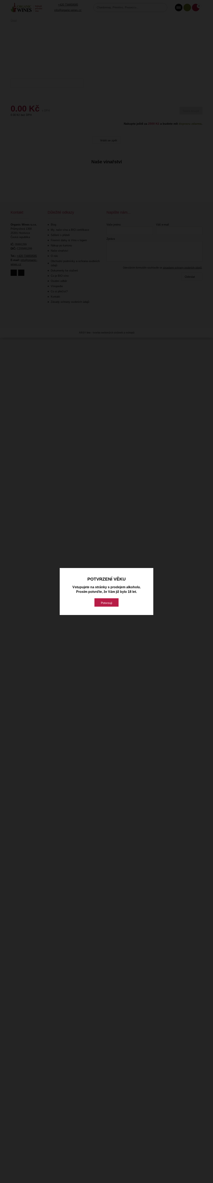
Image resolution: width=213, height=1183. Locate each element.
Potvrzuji (106, 603)
